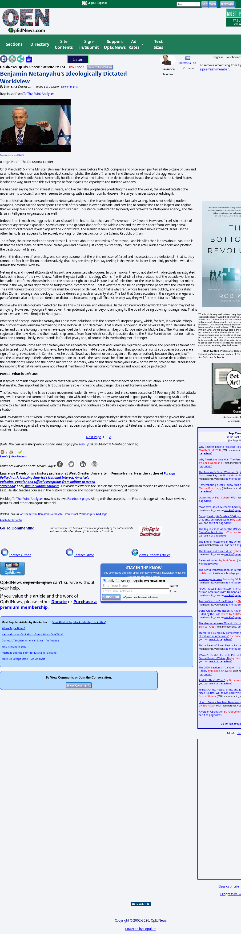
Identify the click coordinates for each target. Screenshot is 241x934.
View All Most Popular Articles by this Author (78, 622)
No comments (69, 86)
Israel (74, 514)
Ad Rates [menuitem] (134, 44)
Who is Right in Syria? (15, 646)
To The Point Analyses (38, 94)
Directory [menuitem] (39, 44)
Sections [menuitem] (14, 44)
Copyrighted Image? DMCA (12, 155)
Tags (101, 514)
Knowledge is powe (210, 579)
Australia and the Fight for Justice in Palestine (29, 652)
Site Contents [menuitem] (64, 44)
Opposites (205, 497)
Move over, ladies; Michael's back (218, 507)
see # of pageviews (220, 523)
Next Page (93, 437)
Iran (67, 514)
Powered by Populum (140, 929)
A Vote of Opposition (211, 711)
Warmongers (87, 514)
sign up (84, 444)
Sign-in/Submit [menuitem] (88, 44)
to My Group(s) (11, 520)
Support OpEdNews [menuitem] (113, 44)
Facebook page (78, 499)
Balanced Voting (208, 560)
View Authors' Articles (154, 555)
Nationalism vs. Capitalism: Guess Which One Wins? (33, 634)
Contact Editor (84, 555)
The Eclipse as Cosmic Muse (215, 551)
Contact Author (20, 555)
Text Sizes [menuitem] (158, 44)
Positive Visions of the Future (216, 601)
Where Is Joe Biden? (13, 628)
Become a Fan (187, 63)
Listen (78, 59)
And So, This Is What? (212, 680)
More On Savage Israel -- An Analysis (23, 658)
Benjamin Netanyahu (51, 514)
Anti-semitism (28, 514)
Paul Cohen (229, 560)
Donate (59, 601)
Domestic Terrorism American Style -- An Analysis (30, 640)
